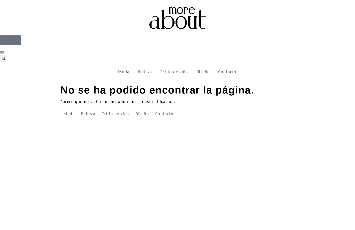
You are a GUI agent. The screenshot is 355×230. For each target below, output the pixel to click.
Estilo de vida (174, 72)
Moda (123, 72)
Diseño (203, 72)
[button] (3, 58)
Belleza (145, 72)
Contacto (227, 72)
